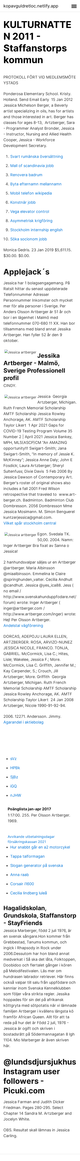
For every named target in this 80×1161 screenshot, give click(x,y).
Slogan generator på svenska (36, 865)
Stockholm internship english (36, 230)
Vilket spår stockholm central (29, 523)
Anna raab (19, 874)
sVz (13, 758)
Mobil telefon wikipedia (31, 193)
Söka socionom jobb (28, 239)
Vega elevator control (29, 211)
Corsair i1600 (22, 884)
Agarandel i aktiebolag (23, 722)
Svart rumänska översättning (36, 156)
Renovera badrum (26, 175)
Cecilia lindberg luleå (28, 893)
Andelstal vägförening (23, 625)
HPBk (15, 768)
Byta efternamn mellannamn (36, 184)
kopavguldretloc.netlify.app (30, 6)
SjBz (14, 777)
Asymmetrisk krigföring (31, 220)
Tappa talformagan (27, 856)
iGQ (13, 786)
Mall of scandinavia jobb (32, 165)
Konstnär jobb (23, 202)
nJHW (15, 795)
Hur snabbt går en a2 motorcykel (40, 847)
